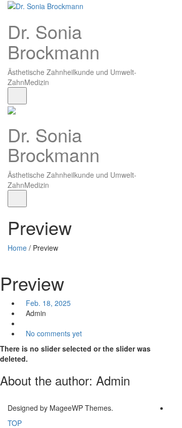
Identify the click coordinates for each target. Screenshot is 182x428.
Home (17, 248)
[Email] (171, 408)
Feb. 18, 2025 (48, 303)
